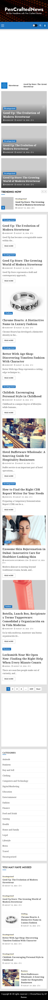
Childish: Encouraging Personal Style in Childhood (21, 394)
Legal (5, 835)
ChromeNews (35, 994)
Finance (6, 808)
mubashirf (9, 120)
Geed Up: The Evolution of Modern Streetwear (21, 115)
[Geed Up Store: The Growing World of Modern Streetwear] (7, 203)
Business (8, 445)
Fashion (8, 606)
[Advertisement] (24, 54)
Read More (8, 246)
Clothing (8, 313)
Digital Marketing (10, 786)
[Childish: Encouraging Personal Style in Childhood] (24, 387)
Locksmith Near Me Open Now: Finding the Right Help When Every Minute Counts (22, 658)
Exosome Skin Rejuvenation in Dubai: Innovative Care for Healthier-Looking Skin (24, 553)
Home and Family (10, 829)
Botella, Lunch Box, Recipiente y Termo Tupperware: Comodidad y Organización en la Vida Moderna (24, 619)
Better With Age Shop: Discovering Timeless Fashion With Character (23, 357)
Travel (5, 851)
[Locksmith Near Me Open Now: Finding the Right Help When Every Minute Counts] (24, 649)
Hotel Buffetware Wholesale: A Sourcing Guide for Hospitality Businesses (23, 455)
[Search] (40, 25)
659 (31, 689)
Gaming (6, 818)
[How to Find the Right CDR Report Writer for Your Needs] (24, 484)
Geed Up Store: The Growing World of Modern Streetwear (21, 179)
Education (7, 791)
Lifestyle (6, 840)
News (5, 845)
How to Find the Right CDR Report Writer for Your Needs (23, 491)
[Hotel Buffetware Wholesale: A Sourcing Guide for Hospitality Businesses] (24, 433)
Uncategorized (9, 108)
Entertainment (9, 797)
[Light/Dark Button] (35, 25)
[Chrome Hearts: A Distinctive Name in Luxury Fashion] (24, 301)
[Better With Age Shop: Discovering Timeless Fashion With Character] (24, 348)
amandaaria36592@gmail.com (16, 560)
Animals (6, 759)
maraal (7, 666)
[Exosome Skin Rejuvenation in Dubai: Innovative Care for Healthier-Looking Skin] (24, 530)
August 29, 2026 (23, 464)
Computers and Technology (15, 781)
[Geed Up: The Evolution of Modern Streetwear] (24, 220)
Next (38, 689)
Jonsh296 (8, 497)
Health (7, 542)
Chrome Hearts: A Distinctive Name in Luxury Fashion (23, 322)
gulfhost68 (9, 464)
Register (45, 25)
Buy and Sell (8, 770)
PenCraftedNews (24, 9)
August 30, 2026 (23, 120)
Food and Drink (9, 813)
